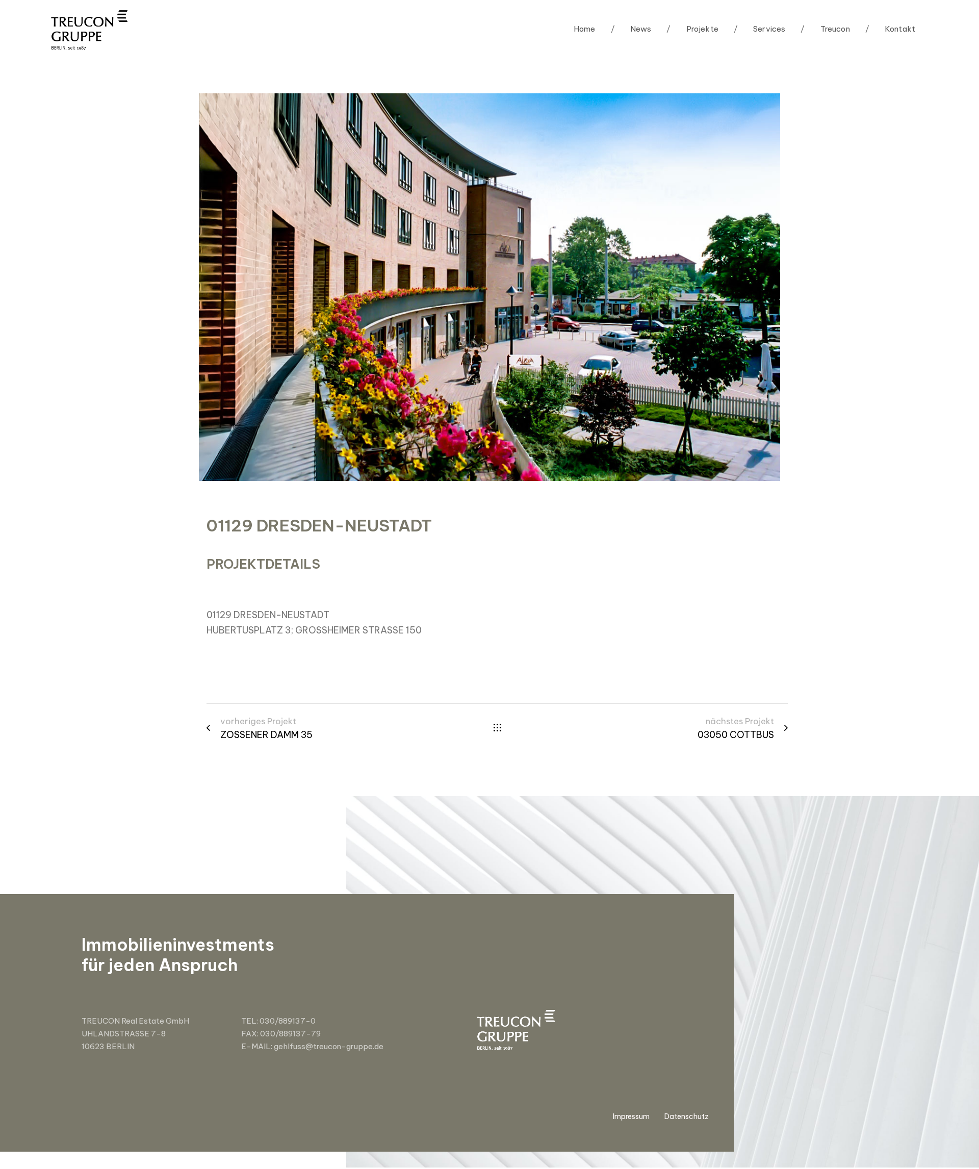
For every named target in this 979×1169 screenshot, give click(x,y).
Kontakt (890, 29)
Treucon (825, 29)
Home (585, 29)
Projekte (692, 29)
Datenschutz (686, 1116)
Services (760, 29)
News (631, 29)
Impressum (631, 1116)
